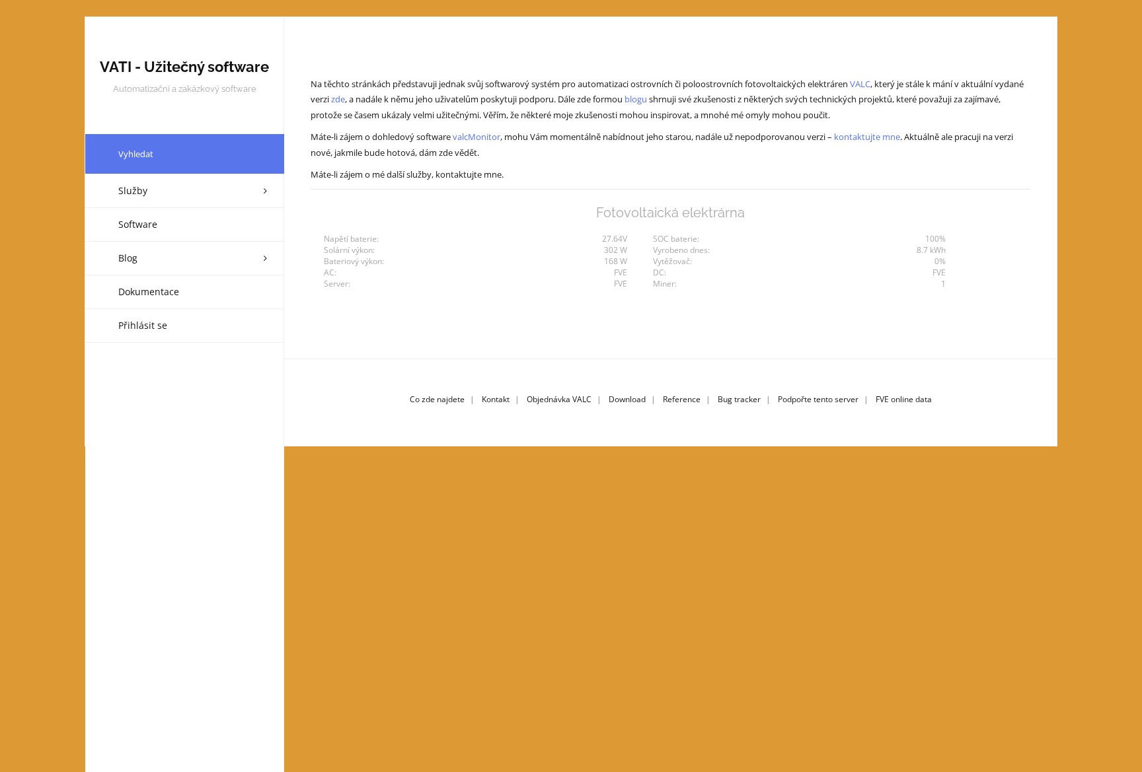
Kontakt (496, 399)
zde (338, 99)
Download (627, 399)
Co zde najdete (437, 399)
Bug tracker (739, 399)
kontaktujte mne (867, 137)
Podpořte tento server (818, 399)
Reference (682, 399)
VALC (860, 84)
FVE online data (904, 399)
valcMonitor (476, 137)
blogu (636, 99)
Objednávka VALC (559, 399)
